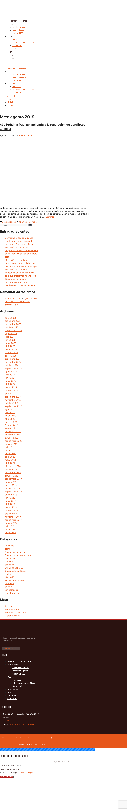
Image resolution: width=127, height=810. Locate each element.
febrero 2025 (11, 352)
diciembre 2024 (13, 359)
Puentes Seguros (19, 30)
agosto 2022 (11, 444)
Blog (10, 52)
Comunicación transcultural (18, 555)
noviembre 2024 (13, 362)
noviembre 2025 (13, 324)
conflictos (10, 561)
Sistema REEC (17, 33)
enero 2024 (10, 393)
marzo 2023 (11, 422)
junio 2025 (10, 340)
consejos (9, 564)
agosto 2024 (11, 371)
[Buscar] (30, 225)
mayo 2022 (10, 453)
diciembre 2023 (13, 397)
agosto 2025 (11, 333)
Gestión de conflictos (15, 571)
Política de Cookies (61, 738)
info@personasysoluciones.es (21, 724)
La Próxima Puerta (19, 27)
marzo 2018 (11, 507)
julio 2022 (10, 447)
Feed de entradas (14, 609)
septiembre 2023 (13, 406)
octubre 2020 (11, 469)
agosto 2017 (11, 523)
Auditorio (12, 49)
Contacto (12, 58)
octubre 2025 (11, 327)
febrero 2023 (11, 425)
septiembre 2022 (13, 441)
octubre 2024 (11, 365)
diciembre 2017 (12, 513)
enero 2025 (10, 356)
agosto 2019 (11, 482)
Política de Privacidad (41, 738)
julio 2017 (9, 526)
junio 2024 (10, 378)
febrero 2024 (11, 390)
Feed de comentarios (15, 612)
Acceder (9, 606)
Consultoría (17, 46)
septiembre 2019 (13, 479)
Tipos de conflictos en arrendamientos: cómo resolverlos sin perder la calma (20, 282)
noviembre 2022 (13, 434)
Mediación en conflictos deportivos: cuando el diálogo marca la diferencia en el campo (21, 263)
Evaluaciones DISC (14, 568)
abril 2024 (10, 384)
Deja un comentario (27, 222)
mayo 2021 (10, 460)
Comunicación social (15, 552)
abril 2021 (10, 463)
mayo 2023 (10, 415)
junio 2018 (10, 498)
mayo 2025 (10, 343)
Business (9, 545)
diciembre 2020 (13, 466)
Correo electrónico (8, 765)
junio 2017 (10, 529)
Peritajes (9, 583)
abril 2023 (10, 419)
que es (8, 586)
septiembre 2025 (13, 330)
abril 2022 (10, 457)
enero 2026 (10, 318)
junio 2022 (10, 450)
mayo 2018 (10, 501)
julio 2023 (10, 412)
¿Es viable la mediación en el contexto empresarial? (21, 301)
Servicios (12, 36)
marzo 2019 (11, 485)
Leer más (50, 217)
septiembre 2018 (13, 491)
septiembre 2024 (13, 368)
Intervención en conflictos (23, 43)
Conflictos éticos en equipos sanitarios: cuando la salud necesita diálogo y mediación (19, 241)
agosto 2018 (11, 494)
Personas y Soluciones (18, 21)
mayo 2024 (10, 381)
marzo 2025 (11, 349)
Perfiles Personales (14, 580)
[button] (33, 63)
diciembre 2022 (13, 431)
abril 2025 (10, 346)
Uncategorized (9, 222)
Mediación (10, 577)
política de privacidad (30, 772)
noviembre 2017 (13, 517)
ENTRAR (11, 55)
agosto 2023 (11, 409)
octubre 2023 (11, 403)
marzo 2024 (11, 387)
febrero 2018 (11, 510)
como (7, 549)
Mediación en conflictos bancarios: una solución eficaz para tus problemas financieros (20, 272)
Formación (16, 39)
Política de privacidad (9, 770)
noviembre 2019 (13, 472)
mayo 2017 (10, 532)
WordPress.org (12, 615)
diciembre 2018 (12, 488)
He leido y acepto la (21, 772)
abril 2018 (10, 504)
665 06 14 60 (11, 721)
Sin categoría (11, 590)
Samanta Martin (13, 298)
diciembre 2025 (13, 321)
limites (8, 574)
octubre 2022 (11, 438)
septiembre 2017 (13, 520)
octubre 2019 (11, 476)
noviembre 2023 (13, 400)
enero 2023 (10, 428)
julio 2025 (10, 337)
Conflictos (10, 558)
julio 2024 (10, 374)
